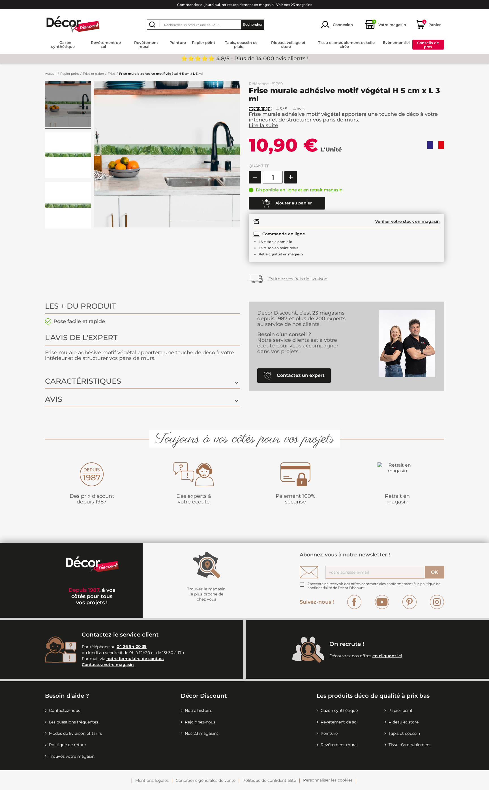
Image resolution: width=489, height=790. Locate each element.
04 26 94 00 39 (132, 646)
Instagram (437, 602)
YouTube (382, 602)
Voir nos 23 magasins (294, 5)
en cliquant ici (387, 655)
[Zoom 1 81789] (68, 206)
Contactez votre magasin (108, 664)
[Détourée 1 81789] (68, 156)
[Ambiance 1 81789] (68, 105)
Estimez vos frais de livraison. (298, 278)
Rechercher (253, 24)
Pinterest (409, 602)
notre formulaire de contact (135, 658)
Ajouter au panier (293, 203)
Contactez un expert (300, 375)
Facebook (354, 602)
